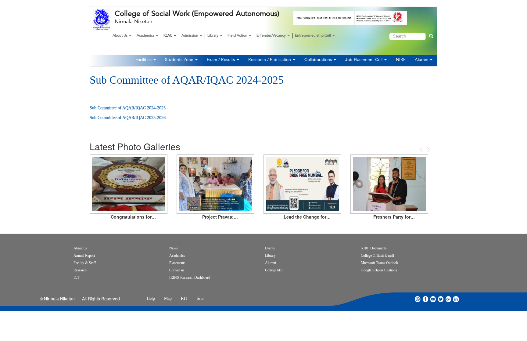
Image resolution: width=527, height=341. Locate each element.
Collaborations (318, 60)
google (448, 299)
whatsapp (418, 299)
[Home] (104, 19)
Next (428, 149)
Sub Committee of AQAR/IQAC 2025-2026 (128, 117)
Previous (422, 149)
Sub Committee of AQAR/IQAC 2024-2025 (128, 108)
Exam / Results (221, 60)
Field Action (238, 36)
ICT (76, 277)
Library (213, 36)
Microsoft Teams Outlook (379, 263)
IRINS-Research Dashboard (189, 277)
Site (200, 298)
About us (80, 248)
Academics (146, 36)
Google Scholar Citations (379, 270)
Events (270, 248)
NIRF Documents (374, 248)
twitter (441, 299)
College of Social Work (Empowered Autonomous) (197, 13)
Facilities (144, 60)
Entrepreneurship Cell (313, 36)
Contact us (177, 270)
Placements (177, 263)
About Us (120, 36)
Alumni (422, 60)
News (173, 248)
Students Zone (180, 60)
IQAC (168, 36)
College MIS (274, 270)
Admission (190, 36)
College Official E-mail (377, 255)
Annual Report (84, 255)
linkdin (456, 299)
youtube (433, 299)
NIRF (401, 60)
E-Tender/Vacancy (271, 36)
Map (168, 298)
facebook (425, 299)
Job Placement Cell (364, 60)
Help (151, 298)
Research (80, 270)
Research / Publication (270, 60)
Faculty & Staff (84, 263)
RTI (184, 298)
